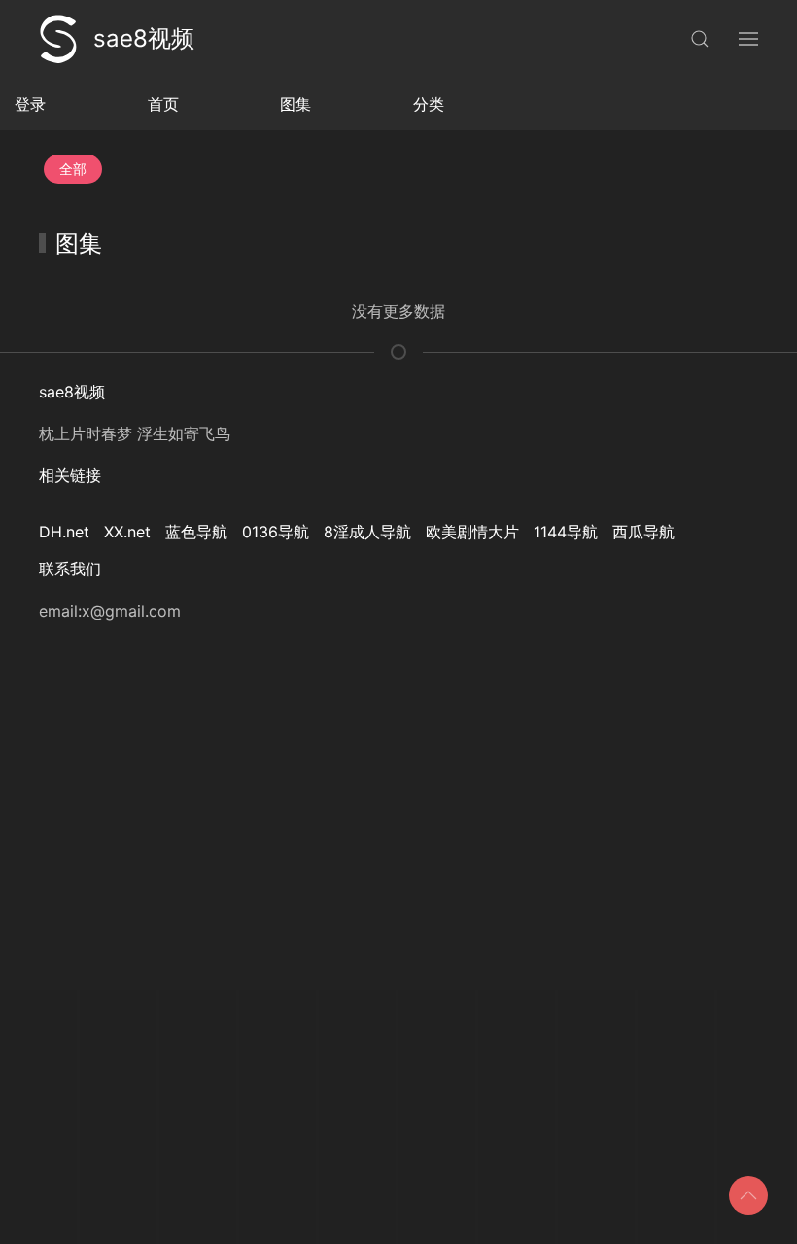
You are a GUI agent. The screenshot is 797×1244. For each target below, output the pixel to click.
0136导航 (275, 531)
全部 (73, 168)
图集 (295, 104)
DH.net (64, 531)
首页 (163, 104)
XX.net (127, 531)
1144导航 (566, 531)
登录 (30, 104)
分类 (428, 104)
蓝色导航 (196, 531)
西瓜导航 (643, 531)
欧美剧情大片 (472, 531)
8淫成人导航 (367, 531)
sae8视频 (143, 38)
